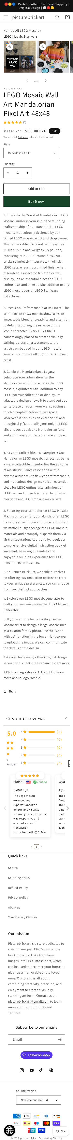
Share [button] (13, 691)
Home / (9, 30)
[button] (5, 17)
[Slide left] (27, 80)
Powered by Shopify (50, 1138)
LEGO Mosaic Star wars (20, 36)
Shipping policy (19, 878)
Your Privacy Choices (22, 917)
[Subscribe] (60, 1039)
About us (14, 907)
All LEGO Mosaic (27, 30)
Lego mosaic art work (53, 663)
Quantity (9, 164)
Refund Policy (18, 888)
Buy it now (36, 201)
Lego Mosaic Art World (35, 672)
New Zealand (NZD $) (34, 1100)
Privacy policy (18, 897)
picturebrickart (29, 1138)
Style (6, 144)
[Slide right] (45, 80)
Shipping (23, 137)
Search (13, 868)
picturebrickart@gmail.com (28, 1001)
